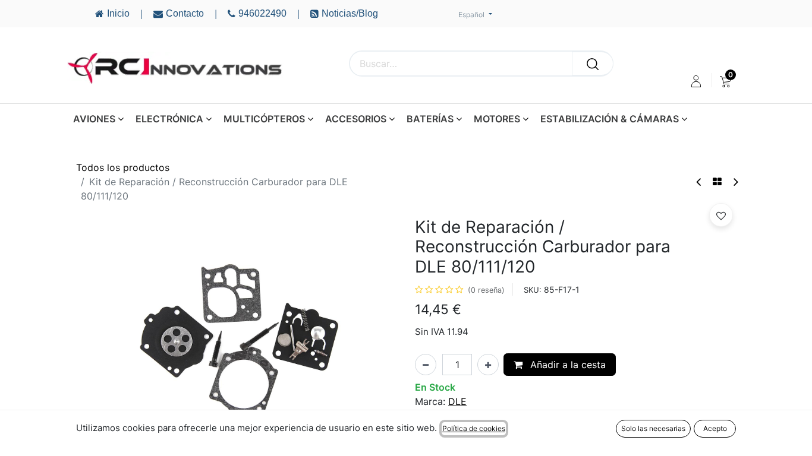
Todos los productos (122, 167)
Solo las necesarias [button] (653, 428)
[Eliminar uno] (425, 364)
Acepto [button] (715, 428)
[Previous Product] (699, 182)
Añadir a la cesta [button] (566, 364)
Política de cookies (473, 428)
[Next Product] (735, 182)
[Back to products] (717, 181)
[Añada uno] (488, 364)
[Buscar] (592, 63)
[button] (721, 215)
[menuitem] (725, 81)
